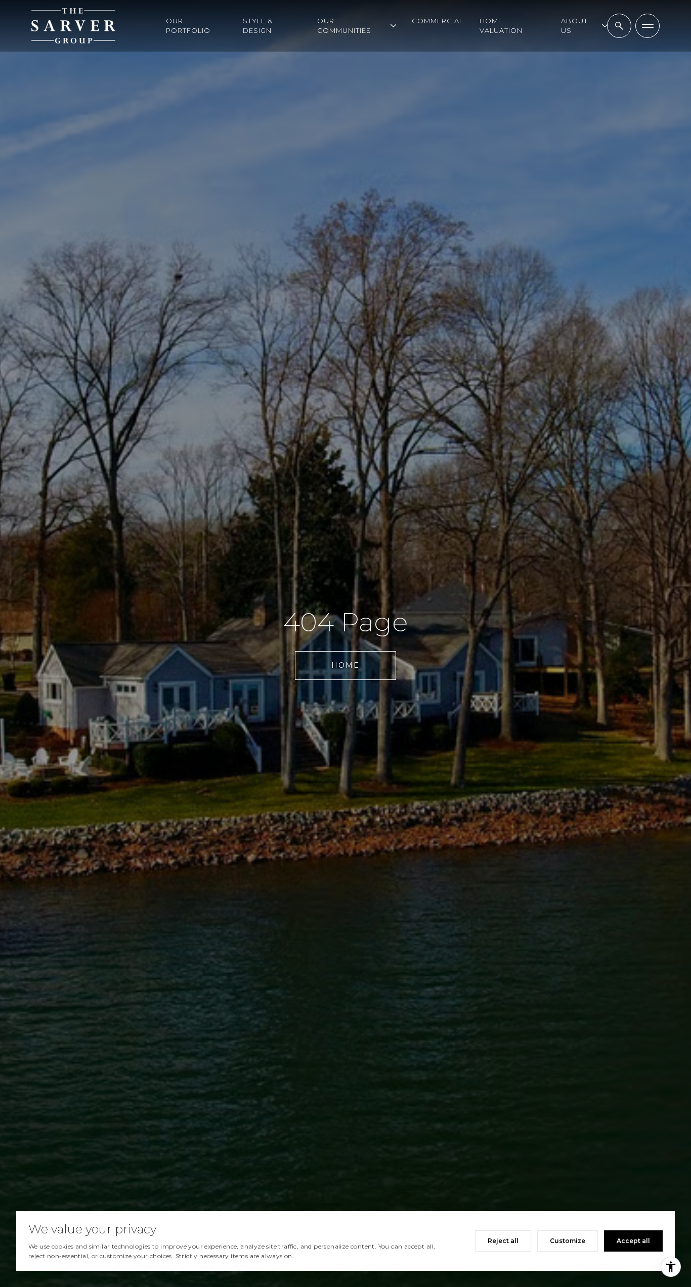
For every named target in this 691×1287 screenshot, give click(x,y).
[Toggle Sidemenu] (647, 26)
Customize (567, 1241)
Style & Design (258, 25)
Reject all (503, 1241)
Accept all (633, 1241)
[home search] (619, 26)
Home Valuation (501, 25)
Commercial (437, 21)
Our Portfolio (188, 25)
